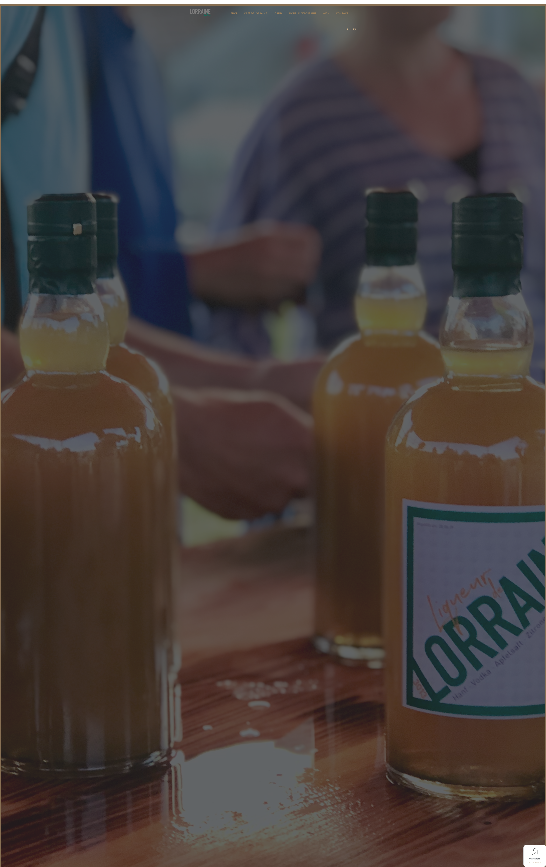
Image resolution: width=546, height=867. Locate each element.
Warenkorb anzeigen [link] (535, 862)
